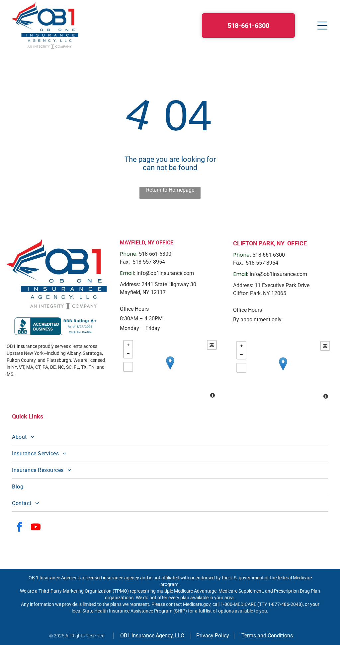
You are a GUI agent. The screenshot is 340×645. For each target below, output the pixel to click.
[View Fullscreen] (128, 366)
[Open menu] (322, 26)
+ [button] (128, 345)
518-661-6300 (155, 254)
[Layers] (212, 345)
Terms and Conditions (267, 635)
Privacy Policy (212, 635)
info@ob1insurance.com (165, 273)
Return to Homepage (170, 190)
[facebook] (19, 528)
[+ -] (170, 370)
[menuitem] (170, 437)
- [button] (128, 353)
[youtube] (35, 528)
